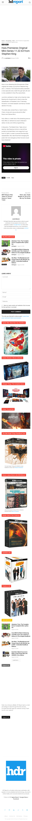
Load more (15, 660)
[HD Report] (16, 2)
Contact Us (12, 816)
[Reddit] (18, 810)
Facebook (16, 799)
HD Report (14, 246)
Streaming (8, 40)
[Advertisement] (16, 21)
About (6, 816)
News (7, 44)
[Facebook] (5, 810)
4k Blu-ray (4, 254)
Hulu (13, 40)
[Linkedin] (13, 810)
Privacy (26, 816)
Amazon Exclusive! (19, 467)
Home (3, 40)
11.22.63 (8, 177)
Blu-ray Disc (4, 245)
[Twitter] (22, 810)
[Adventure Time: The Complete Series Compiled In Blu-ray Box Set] (6, 243)
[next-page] (5, 268)
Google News (17, 224)
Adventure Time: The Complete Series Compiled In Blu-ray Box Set (20, 242)
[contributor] (3, 58)
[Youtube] (27, 810)
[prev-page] (3, 268)
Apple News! (15, 797)
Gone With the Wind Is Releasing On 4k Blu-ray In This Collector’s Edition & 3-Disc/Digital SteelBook (21, 251)
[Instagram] (9, 810)
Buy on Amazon (15, 511)
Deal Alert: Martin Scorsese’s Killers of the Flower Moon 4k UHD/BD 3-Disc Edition (19, 653)
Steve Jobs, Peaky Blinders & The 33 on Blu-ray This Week (24, 196)
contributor (8, 58)
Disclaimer (19, 816)
